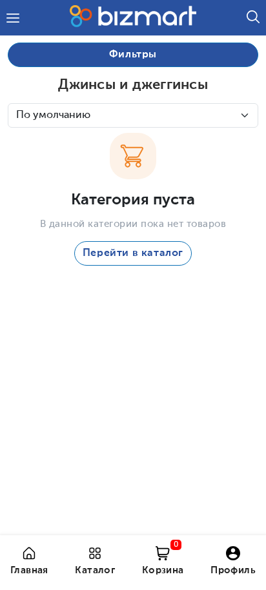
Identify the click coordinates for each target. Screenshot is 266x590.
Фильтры (133, 55)
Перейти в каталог (133, 253)
